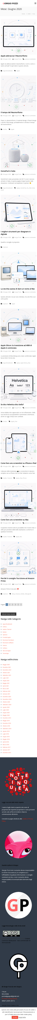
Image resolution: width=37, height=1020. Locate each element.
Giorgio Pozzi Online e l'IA (10, 1005)
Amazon (17, 594)
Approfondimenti (8, 71)
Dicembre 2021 (7, 667)
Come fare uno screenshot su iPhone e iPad (18, 463)
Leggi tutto (22, 1017)
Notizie (4, 632)
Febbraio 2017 (7, 747)
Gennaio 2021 (6, 694)
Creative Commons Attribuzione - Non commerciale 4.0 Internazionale (16, 940)
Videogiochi (28, 594)
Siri (27, 188)
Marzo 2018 (6, 744)
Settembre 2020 (7, 704)
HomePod (23, 188)
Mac (29, 363)
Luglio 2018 (6, 734)
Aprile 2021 (6, 686)
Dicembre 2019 (7, 718)
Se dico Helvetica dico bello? (12, 404)
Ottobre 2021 (6, 672)
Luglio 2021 (6, 678)
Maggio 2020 (6, 715)
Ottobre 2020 (6, 702)
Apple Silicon (23, 363)
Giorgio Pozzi (17, 59)
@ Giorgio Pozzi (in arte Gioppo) (12, 987)
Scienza (5, 645)
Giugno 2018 (6, 736)
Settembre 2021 (7, 675)
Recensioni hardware (8, 640)
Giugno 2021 (6, 680)
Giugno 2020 (6, 712)
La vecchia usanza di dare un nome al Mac (18, 289)
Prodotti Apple (7, 637)
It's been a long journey (9, 998)
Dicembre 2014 (7, 752)
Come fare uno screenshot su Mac (15, 520)
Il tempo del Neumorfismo (11, 112)
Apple (18, 71)
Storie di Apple (7, 651)
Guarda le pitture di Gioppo (10, 865)
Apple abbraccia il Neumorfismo (14, 56)
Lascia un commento (30, 59)
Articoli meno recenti (8, 614)
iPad (21, 478)
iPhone (25, 478)
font (16, 421)
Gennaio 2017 (6, 750)
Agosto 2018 (6, 731)
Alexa (13, 594)
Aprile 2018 (6, 742)
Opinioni (5, 247)
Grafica (5, 129)
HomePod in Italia (8, 171)
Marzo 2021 (6, 688)
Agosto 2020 (6, 707)
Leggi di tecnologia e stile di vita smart (13, 926)
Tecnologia (6, 653)
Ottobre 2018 (6, 726)
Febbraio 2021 (7, 691)
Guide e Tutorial (7, 478)
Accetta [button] (15, 1017)
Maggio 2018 (6, 739)
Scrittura (5, 648)
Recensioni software (8, 643)
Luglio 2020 (6, 710)
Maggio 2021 (6, 683)
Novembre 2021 (7, 670)
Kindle (22, 594)
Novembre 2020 (7, 699)
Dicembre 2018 (7, 723)
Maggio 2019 (6, 720)
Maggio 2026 (6, 664)
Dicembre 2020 (7, 696)
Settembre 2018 (7, 728)
